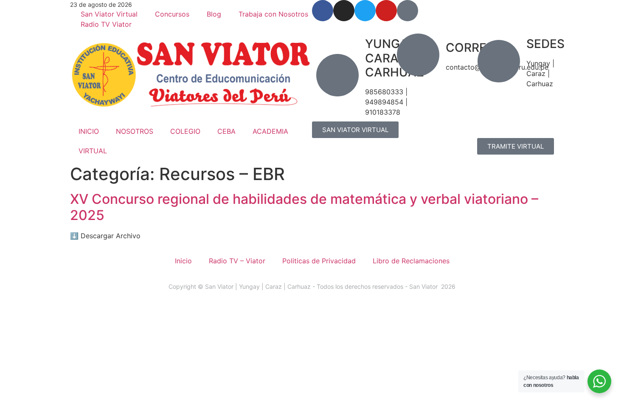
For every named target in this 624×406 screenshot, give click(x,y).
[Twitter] (365, 10)
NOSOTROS (134, 131)
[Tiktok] (407, 10)
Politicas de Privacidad (319, 261)
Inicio (183, 261)
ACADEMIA (270, 131)
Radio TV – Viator (237, 261)
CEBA (226, 131)
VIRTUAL (93, 151)
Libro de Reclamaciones (411, 261)
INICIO (89, 131)
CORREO (471, 47)
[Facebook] (322, 10)
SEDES (545, 44)
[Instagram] (343, 10)
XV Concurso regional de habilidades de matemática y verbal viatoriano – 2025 (304, 207)
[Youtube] (386, 10)
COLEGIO (185, 131)
